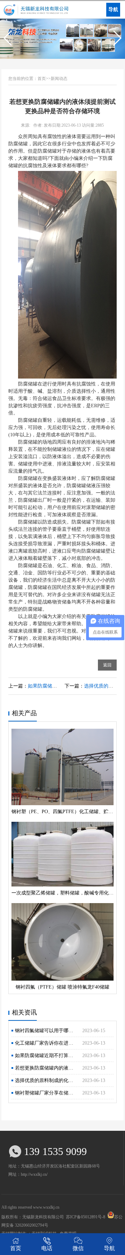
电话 (46, 1248)
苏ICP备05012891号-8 (85, 1217)
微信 (78, 1248)
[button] (8, 38)
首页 (15, 1248)
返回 (107, 665)
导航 (109, 1248)
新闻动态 (59, 78)
